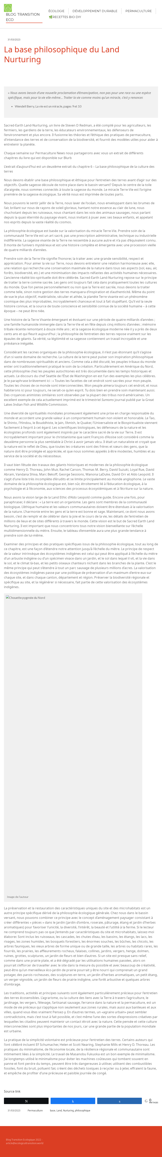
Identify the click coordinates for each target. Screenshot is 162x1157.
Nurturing (68, 1110)
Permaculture (138, 11)
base (52, 1110)
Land (59, 1110)
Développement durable (95, 11)
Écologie (56, 11)
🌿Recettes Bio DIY (65, 17)
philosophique (82, 1110)
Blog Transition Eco (23, 17)
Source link (12, 1091)
